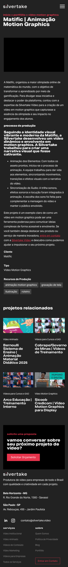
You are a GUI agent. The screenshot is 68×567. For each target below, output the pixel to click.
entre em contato (50, 235)
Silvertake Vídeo (21, 240)
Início (7, 14)
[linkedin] (6, 520)
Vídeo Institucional (12, 533)
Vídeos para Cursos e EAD (48, 339)
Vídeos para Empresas (14, 556)
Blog (37, 545)
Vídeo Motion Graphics (43, 14)
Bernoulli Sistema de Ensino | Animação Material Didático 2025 (15, 353)
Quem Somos (42, 533)
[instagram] (13, 520)
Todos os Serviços (12, 562)
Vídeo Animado (10, 339)
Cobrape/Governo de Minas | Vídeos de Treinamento (51, 348)
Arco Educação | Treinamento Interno (17, 403)
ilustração (11, 291)
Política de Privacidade (46, 539)
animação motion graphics (21, 285)
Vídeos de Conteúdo (13, 545)
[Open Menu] (62, 6)
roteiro (26, 291)
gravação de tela (51, 285)
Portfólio (19, 14)
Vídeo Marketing (11, 550)
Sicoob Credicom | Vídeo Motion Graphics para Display (50, 405)
